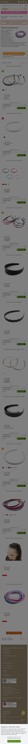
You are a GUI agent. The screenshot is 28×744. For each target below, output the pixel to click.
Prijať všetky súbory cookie (14, 741)
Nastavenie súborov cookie (14, 737)
